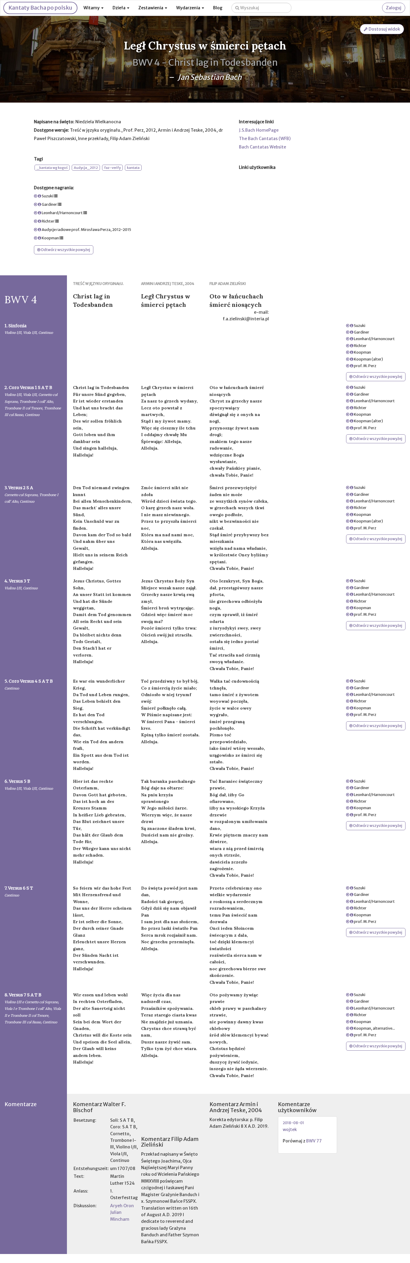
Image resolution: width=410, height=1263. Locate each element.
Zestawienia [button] (151, 7)
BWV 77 (314, 1141)
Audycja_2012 (86, 168)
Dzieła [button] (119, 7)
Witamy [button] (92, 7)
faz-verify (112, 168)
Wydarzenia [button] (188, 7)
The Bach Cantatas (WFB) (265, 138)
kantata (133, 168)
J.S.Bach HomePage (259, 130)
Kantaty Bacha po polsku (40, 7)
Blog (217, 7)
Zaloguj (393, 7)
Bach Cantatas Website (262, 147)
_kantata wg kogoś (52, 168)
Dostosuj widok (384, 29)
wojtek (290, 1129)
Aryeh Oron (122, 1205)
